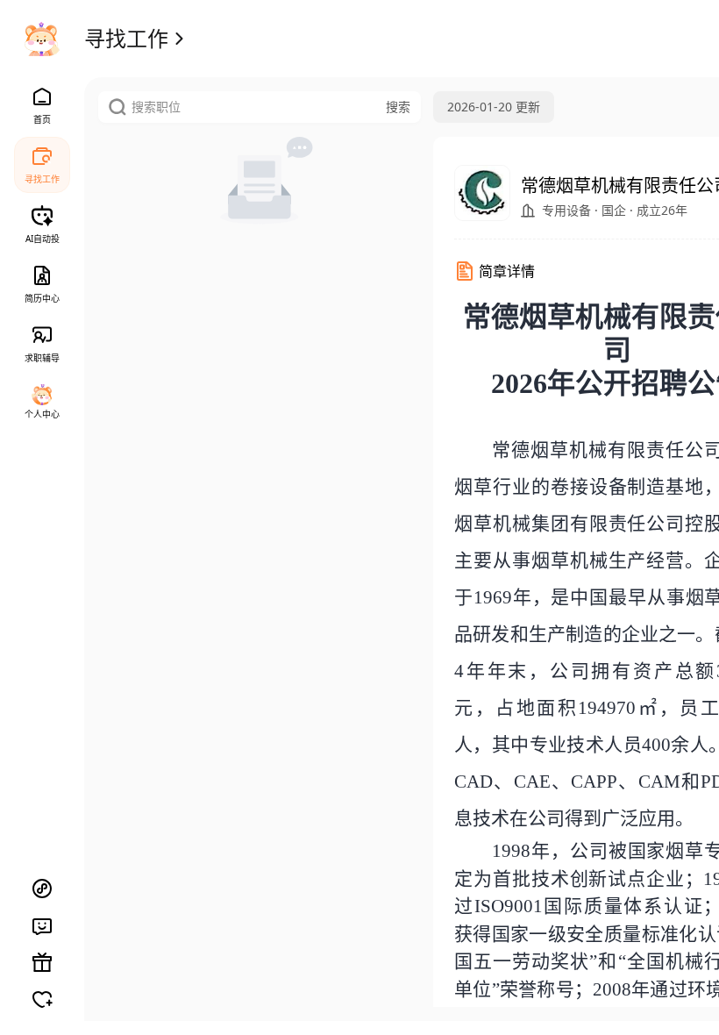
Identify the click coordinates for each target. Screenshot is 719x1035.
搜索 (398, 106)
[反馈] (42, 925)
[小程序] (42, 888)
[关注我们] (42, 999)
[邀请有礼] (42, 962)
